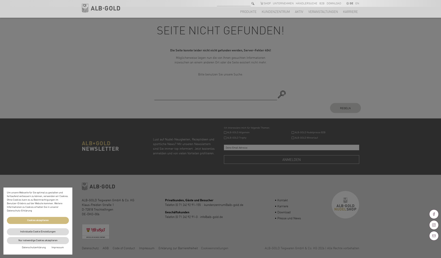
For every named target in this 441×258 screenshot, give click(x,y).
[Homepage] (101, 8)
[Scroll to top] (434, 248)
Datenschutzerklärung (34, 247)
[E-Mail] (434, 235)
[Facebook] (434, 214)
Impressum (58, 247)
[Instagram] (434, 225)
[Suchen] (252, 3)
